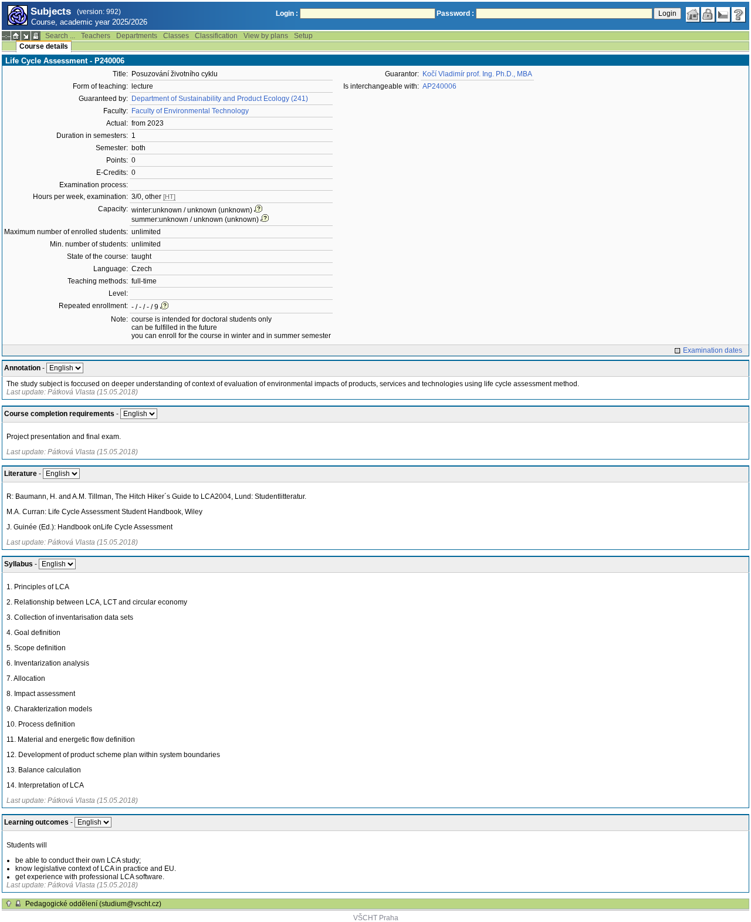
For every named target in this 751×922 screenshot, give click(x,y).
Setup (303, 36)
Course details (43, 46)
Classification (216, 36)
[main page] (693, 14)
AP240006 (439, 86)
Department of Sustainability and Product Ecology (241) (219, 98)
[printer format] (35, 35)
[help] (738, 14)
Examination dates (712, 350)
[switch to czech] (723, 14)
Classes (176, 36)
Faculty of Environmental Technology (190, 111)
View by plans (265, 36)
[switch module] (26, 35)
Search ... (60, 36)
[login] (708, 14)
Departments (136, 36)
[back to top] (8, 904)
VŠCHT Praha (375, 918)
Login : (287, 13)
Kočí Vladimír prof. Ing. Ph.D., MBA (477, 74)
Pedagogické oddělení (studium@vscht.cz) (93, 904)
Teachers (95, 36)
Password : (455, 13)
